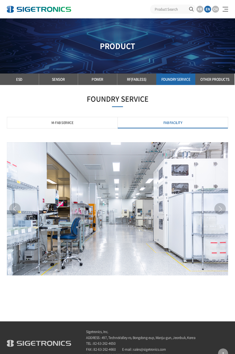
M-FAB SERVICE (62, 122)
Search (191, 9)
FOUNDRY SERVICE (175, 79)
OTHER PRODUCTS (214, 79)
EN (208, 9)
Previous (15, 209)
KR (200, 9)
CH (215, 9)
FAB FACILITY (172, 122)
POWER (97, 79)
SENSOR (58, 79)
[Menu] (225, 9)
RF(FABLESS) (136, 79)
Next (220, 209)
